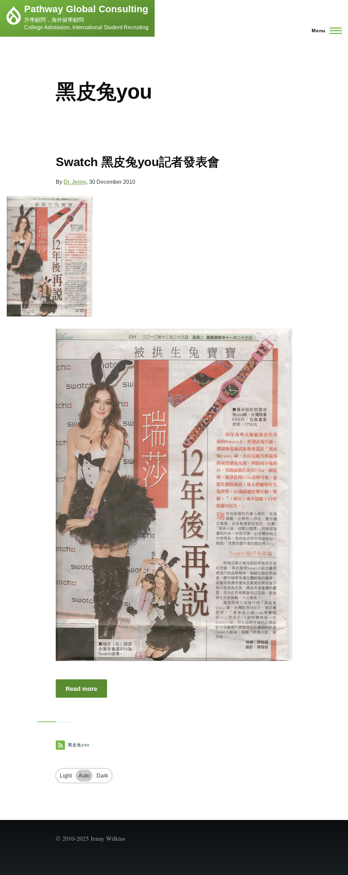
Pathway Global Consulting (86, 9)
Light (66, 776)
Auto (84, 776)
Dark (102, 776)
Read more (81, 688)
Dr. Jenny (75, 182)
